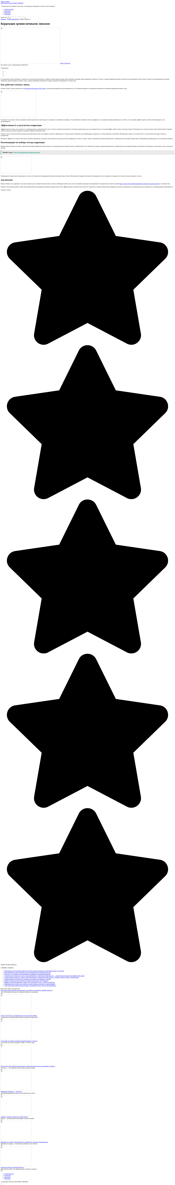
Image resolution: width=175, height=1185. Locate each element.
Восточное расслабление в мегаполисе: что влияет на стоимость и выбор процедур (26, 990)
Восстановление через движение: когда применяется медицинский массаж (27, 972)
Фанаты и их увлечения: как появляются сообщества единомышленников (27, 974)
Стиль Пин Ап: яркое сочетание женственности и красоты (19, 1041)
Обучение (7, 14)
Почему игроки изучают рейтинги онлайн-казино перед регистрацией (26, 980)
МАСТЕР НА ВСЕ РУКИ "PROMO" (12, 3)
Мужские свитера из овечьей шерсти (12, 1167)
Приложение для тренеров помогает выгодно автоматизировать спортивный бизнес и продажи (34, 971)
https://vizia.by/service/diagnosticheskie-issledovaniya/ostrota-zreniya (139, 184)
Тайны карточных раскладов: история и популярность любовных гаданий (27, 979)
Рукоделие (7, 11)
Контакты (7, 12)
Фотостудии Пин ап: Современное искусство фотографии (19, 1015)
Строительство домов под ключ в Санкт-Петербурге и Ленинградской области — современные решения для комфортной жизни (44, 976)
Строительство (9, 9)
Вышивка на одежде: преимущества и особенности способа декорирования (24, 1142)
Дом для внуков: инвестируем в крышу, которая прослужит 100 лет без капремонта (30, 985)
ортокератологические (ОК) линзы (35, 88)
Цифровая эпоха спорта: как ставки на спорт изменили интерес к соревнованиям (29, 984)
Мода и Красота (65, 63)
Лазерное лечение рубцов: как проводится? (14, 1117)
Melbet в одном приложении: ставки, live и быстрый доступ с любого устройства (29, 982)
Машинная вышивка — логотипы (11, 1091)
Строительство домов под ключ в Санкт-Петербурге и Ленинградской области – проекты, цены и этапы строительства (41, 977)
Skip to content (5, 1)
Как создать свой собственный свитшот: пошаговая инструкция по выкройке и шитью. (28, 1066)
